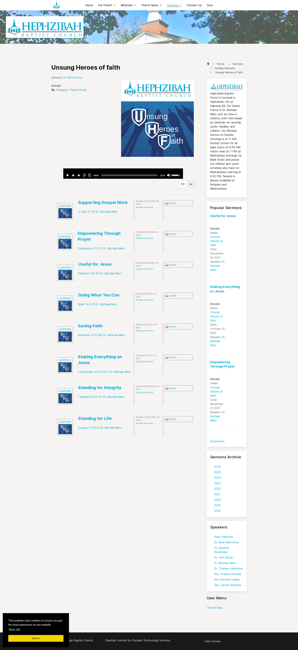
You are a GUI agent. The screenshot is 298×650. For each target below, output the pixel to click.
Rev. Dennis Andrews (227, 585)
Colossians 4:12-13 (89, 248)
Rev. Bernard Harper (227, 579)
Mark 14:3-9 (86, 304)
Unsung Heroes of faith (216, 241)
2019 (217, 505)
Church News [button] (149, 5)
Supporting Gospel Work (103, 202)
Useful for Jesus (95, 264)
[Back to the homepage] (56, 5)
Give (210, 5)
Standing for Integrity (99, 387)
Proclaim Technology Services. (151, 640)
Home (89, 5)
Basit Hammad (223, 536)
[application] (123, 173)
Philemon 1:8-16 (88, 273)
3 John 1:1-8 (86, 211)
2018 (217, 510)
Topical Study (78, 90)
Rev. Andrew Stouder (227, 574)
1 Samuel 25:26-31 (89, 397)
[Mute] (168, 175)
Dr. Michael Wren (217, 266)
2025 (217, 472)
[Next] (78, 175)
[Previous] (73, 175)
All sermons (217, 441)
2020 (217, 499)
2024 (217, 477)
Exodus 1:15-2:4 (88, 427)
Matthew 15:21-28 (90, 335)
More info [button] (14, 629)
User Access (215, 607)
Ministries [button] (127, 5)
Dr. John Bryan (223, 557)
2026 (217, 466)
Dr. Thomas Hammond (228, 568)
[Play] (67, 175)
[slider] (129, 175)
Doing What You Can (98, 295)
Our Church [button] (105, 5)
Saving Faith (90, 325)
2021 (217, 494)
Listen (172, 202)
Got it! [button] (36, 638)
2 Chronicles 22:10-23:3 (93, 372)
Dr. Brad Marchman (226, 542)
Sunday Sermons (144, 207)
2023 (217, 483)
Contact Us (194, 5)
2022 (217, 488)
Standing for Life (95, 418)
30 (84, 175)
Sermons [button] (172, 5)
